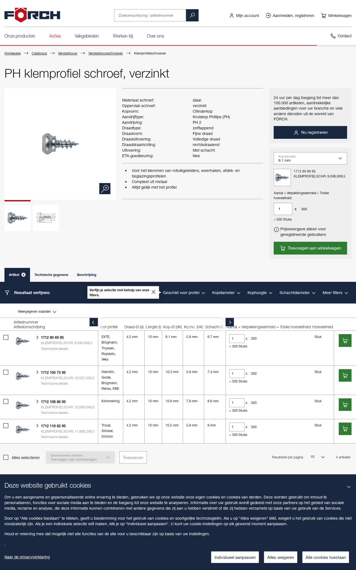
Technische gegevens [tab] (51, 275)
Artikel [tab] (16, 275)
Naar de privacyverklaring (27, 556)
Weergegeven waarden (35, 311)
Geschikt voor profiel (182, 292)
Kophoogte (258, 292)
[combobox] (312, 159)
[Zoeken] (192, 15)
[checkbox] (5, 337)
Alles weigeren (280, 557)
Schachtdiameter (295, 292)
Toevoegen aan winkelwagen (314, 247)
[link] (244, 15)
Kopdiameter (224, 292)
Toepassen (133, 457)
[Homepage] (32, 15)
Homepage (12, 53)
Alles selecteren (26, 457)
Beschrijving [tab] (86, 275)
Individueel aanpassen (235, 557)
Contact (345, 35)
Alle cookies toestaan (326, 557)
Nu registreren (314, 132)
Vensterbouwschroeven (105, 53)
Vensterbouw (67, 53)
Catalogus (39, 53)
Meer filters (333, 292)
